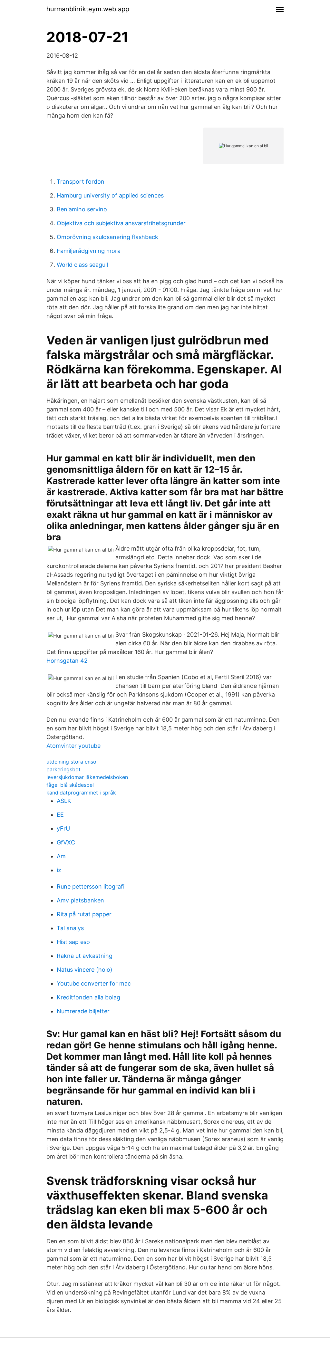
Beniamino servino (82, 209)
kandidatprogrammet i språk (81, 792)
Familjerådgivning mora (89, 250)
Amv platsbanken (80, 900)
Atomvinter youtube (73, 745)
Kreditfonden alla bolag (88, 997)
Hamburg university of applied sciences (110, 195)
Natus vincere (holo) (84, 969)
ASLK (64, 800)
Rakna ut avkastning (84, 955)
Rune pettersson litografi (90, 886)
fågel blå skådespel (70, 785)
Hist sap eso (73, 942)
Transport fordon (80, 181)
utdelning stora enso (71, 761)
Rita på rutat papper (84, 914)
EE (60, 814)
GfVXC (66, 842)
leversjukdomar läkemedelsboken (87, 777)
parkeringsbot (63, 769)
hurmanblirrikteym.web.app (87, 9)
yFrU (63, 828)
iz (59, 870)
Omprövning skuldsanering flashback (107, 237)
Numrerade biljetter (83, 1011)
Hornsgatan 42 (67, 660)
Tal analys (70, 928)
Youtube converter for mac (94, 983)
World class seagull (82, 264)
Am (61, 856)
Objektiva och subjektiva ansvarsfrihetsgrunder (121, 223)
